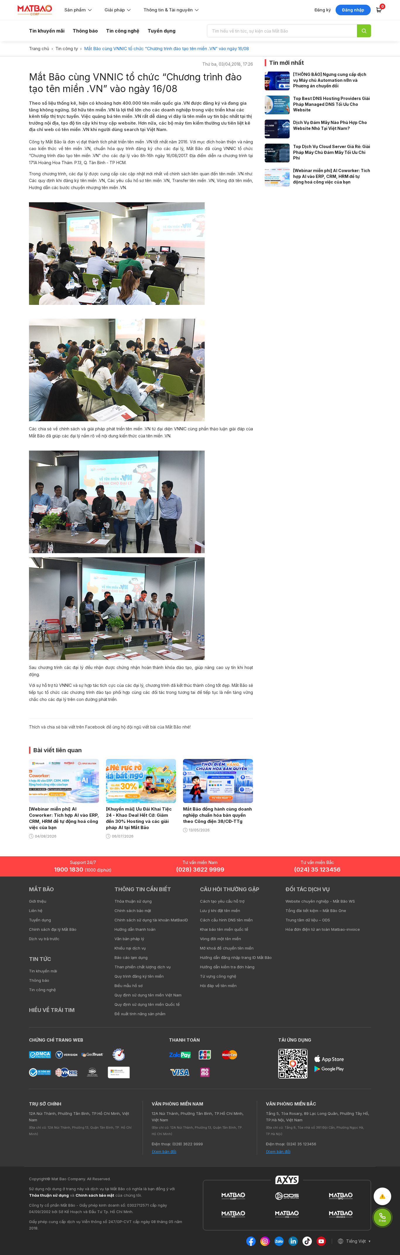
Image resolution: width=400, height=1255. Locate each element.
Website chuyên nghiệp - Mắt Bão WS (320, 901)
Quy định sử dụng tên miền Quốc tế (147, 1004)
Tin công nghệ (122, 31)
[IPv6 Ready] (385, 893)
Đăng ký (322, 9)
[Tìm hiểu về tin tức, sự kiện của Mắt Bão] (364, 30)
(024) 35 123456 (317, 869)
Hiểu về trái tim (52, 1010)
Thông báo (85, 31)
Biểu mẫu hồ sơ (128, 985)
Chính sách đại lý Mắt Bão (52, 929)
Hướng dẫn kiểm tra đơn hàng (227, 966)
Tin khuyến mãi (46, 31)
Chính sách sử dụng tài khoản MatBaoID (151, 920)
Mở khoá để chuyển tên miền (227, 948)
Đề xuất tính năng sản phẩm (139, 1013)
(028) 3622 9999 (200, 869)
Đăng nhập (353, 9)
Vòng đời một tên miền (220, 938)
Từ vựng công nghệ (218, 976)
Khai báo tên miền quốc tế (224, 929)
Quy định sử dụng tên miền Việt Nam (148, 995)
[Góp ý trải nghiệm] (382, 1196)
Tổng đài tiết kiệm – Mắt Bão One (316, 910)
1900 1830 (83, 869)
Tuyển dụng (161, 31)
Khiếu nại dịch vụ (130, 948)
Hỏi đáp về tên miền (218, 985)
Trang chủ (39, 48)
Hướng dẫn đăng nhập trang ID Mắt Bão (236, 957)
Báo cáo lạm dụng (131, 957)
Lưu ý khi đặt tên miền (220, 910)
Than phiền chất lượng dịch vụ (142, 966)
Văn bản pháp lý (129, 938)
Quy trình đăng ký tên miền (139, 976)
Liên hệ (35, 910)
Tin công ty (66, 48)
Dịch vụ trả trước (44, 938)
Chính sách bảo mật (132, 910)
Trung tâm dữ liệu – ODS (308, 920)
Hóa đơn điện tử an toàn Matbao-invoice (323, 929)
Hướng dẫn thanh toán (134, 929)
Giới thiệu (37, 901)
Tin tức (40, 959)
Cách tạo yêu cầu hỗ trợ (222, 901)
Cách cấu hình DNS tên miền (226, 920)
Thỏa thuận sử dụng (133, 901)
